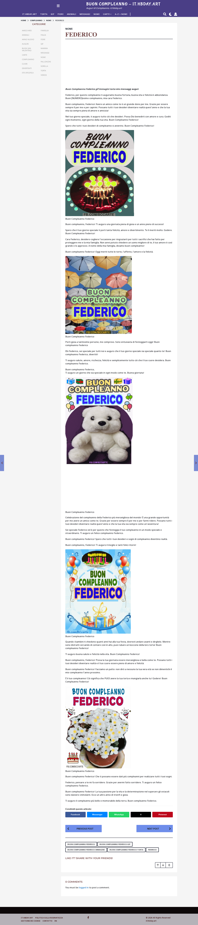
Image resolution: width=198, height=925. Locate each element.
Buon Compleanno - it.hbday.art (123, 4)
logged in (84, 887)
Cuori (24, 64)
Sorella (44, 66)
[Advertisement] (119, 64)
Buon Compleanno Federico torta (126, 850)
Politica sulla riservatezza (49, 918)
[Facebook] (88, 917)
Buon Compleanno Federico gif (115, 844)
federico (152, 850)
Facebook (75, 814)
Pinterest (163, 814)
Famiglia (45, 30)
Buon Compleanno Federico (81, 844)
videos (44, 75)
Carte (106, 14)
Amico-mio (27, 30)
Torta (43, 14)
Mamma (44, 48)
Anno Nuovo (28, 39)
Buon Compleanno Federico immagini (86, 850)
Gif (52, 14)
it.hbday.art (27, 918)
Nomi (97, 14)
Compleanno (28, 59)
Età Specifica (28, 73)
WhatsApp (119, 814)
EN (56, 921)
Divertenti (27, 68)
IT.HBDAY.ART (29, 14)
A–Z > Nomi (121, 14)
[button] (58, 5)
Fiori (61, 14)
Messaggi (85, 14)
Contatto (47, 921)
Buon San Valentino (26, 49)
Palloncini (46, 62)
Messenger (97, 814)
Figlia (43, 35)
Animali (71, 14)
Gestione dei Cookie (30, 921)
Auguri (25, 44)
